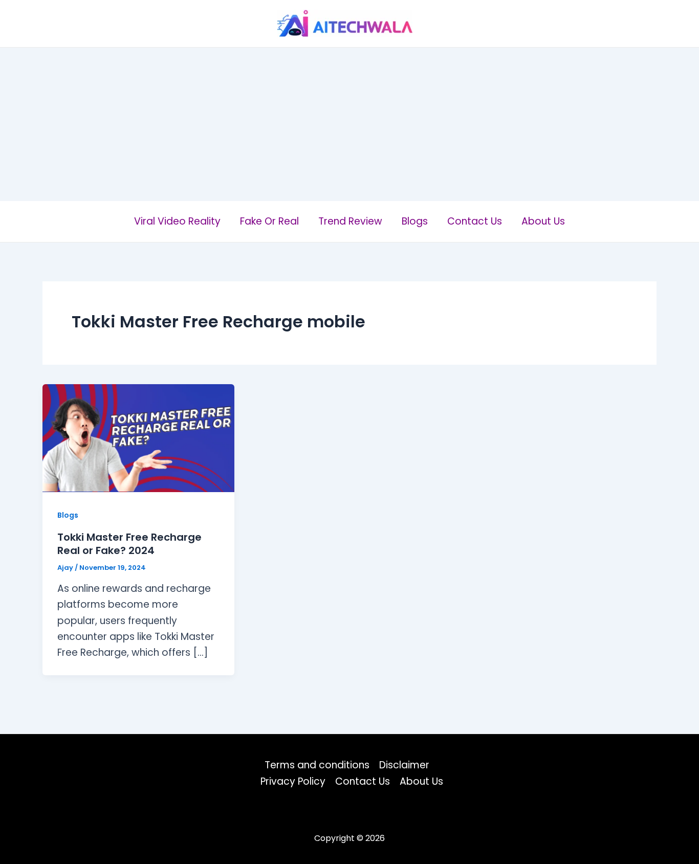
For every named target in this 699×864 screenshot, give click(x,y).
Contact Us (474, 221)
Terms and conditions (317, 765)
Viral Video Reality (177, 221)
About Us (543, 221)
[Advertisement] (349, 124)
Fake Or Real (269, 221)
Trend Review (350, 221)
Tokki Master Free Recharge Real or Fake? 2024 (129, 544)
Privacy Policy (292, 781)
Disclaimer (404, 765)
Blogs (415, 221)
